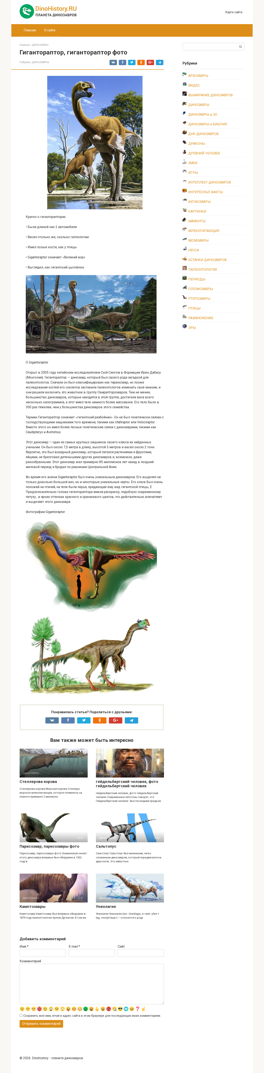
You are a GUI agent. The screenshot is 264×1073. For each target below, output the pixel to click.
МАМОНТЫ (197, 221)
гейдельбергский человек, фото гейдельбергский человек (127, 783)
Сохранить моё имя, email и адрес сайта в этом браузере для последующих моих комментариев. (92, 1016)
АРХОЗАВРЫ (198, 76)
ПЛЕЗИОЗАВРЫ (200, 289)
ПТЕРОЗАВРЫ (199, 299)
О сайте (49, 30)
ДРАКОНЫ (196, 144)
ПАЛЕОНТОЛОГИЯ (202, 270)
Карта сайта (233, 12)
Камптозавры (32, 906)
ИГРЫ (193, 173)
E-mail (74, 946)
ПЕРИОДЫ (196, 279)
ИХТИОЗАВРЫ (199, 202)
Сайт (121, 946)
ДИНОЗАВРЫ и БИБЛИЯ (207, 124)
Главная (30, 30)
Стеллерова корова (38, 781)
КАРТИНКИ (197, 211)
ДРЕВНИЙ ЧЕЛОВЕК (204, 153)
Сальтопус (106, 846)
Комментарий (30, 961)
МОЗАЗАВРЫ (198, 240)
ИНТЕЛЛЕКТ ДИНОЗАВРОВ (209, 182)
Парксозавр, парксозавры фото (49, 846)
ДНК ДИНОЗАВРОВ (203, 134)
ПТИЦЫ (194, 308)
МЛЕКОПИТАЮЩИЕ (203, 231)
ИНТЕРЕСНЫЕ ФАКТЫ (205, 192)
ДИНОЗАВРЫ (40, 62)
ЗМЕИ (192, 163)
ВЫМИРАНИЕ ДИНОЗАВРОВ (210, 95)
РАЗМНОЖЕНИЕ (200, 318)
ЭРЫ (192, 328)
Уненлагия (106, 906)
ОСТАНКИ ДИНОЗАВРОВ (207, 260)
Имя (24, 946)
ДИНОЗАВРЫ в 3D (202, 114)
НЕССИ (193, 250)
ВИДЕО (194, 85)
